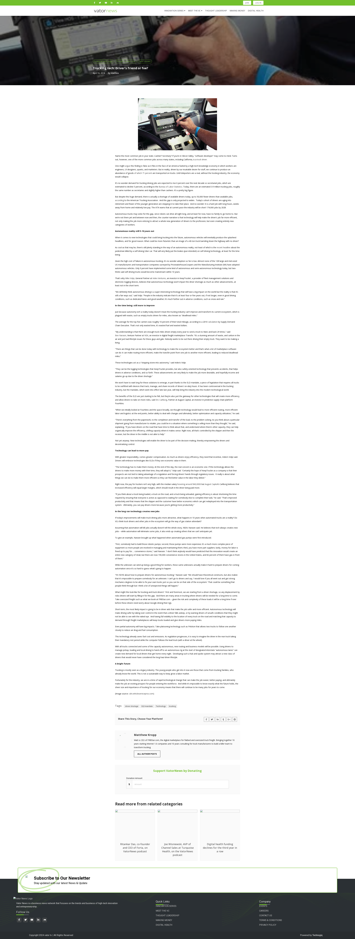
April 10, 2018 (99, 73)
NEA (146, 335)
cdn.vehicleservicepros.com (141, 693)
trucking (172, 706)
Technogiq (317, 935)
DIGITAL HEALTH (164, 925)
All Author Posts (147, 754)
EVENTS (263, 906)
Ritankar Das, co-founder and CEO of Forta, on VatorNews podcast (135, 847)
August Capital (211, 484)
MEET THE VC (162, 910)
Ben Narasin (120, 335)
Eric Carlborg (161, 399)
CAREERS (264, 910)
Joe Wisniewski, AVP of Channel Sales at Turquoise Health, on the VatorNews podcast (177, 849)
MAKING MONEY (164, 920)
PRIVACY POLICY (267, 925)
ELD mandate (147, 706)
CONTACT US (265, 915)
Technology (161, 706)
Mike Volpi (129, 278)
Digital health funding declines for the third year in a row (220, 847)
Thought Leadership (125, 61)
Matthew (115, 73)
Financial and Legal (103, 61)
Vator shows (145, 61)
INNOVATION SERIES (166, 906)
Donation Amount (134, 778)
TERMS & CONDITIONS (270, 920)
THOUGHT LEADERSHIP (167, 915)
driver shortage (131, 706)
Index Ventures (159, 278)
